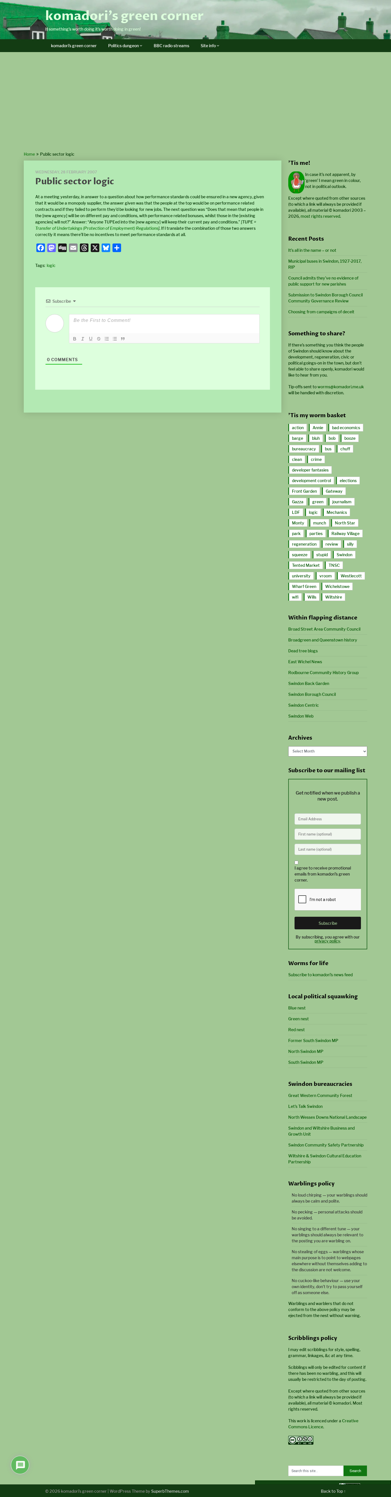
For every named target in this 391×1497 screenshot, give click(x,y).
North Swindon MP (305, 1051)
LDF (296, 512)
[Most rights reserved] (300, 1443)
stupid (322, 554)
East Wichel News (305, 661)
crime (316, 459)
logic (51, 265)
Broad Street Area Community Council (324, 629)
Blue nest (297, 1007)
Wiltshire (333, 597)
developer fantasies (310, 470)
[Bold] (75, 338)
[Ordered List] (107, 338)
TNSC (334, 565)
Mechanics (337, 512)
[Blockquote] (123, 338)
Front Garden (304, 491)
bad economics (346, 427)
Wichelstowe (337, 586)
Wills (311, 597)
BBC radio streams (171, 45)
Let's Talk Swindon (305, 1106)
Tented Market (306, 565)
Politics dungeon (123, 45)
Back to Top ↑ (333, 1491)
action (298, 427)
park (296, 533)
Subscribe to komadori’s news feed (320, 974)
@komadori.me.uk (340, 386)
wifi (295, 597)
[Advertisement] (195, 108)
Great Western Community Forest (320, 1095)
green (317, 501)
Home (29, 154)
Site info (208, 45)
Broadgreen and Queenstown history (322, 639)
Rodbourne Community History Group (323, 672)
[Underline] (91, 338)
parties (316, 533)
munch (319, 522)
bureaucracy (304, 448)
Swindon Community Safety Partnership (326, 1144)
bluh (316, 438)
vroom (325, 575)
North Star (345, 522)
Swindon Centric (303, 705)
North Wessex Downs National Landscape (327, 1117)
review (331, 544)
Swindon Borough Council (312, 694)
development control (311, 480)
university (301, 575)
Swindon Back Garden (308, 683)
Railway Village (345, 533)
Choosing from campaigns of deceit (321, 311)
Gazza (297, 501)
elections (348, 480)
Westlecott (351, 575)
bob (332, 438)
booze (350, 438)
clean (297, 459)
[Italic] (83, 338)
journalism (341, 501)
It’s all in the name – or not (312, 250)
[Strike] (99, 338)
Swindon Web (300, 716)
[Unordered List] (115, 338)
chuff (345, 448)
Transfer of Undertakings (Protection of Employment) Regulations (96, 228)
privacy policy (327, 940)
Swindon (344, 554)
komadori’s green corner (124, 16)
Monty (298, 522)
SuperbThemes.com (170, 1491)
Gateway (334, 491)
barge (297, 438)
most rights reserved (320, 216)
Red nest (296, 1029)
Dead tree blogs (303, 650)
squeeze (299, 554)
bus (328, 448)
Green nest (298, 1018)
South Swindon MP (305, 1062)
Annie (318, 427)
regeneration (304, 544)
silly (350, 544)
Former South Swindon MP (313, 1040)
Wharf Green (304, 586)
